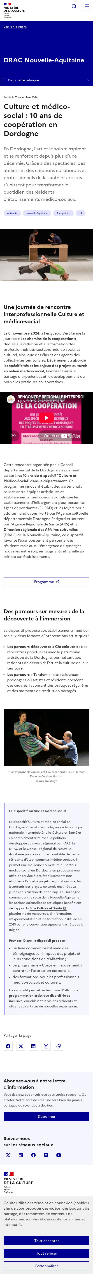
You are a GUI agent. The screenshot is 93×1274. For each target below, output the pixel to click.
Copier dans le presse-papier (58, 1046)
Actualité (12, 213)
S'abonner (46, 1116)
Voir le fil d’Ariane (15, 27)
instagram (46, 1155)
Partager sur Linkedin (33, 1046)
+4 (80, 213)
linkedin (20, 1155)
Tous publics (63, 213)
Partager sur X (20, 1046)
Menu (86, 6)
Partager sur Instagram (46, 1046)
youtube (58, 1155)
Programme (44, 581)
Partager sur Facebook (8, 1046)
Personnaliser (46, 1266)
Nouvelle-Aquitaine (37, 213)
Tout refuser (46, 1253)
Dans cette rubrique (23, 80)
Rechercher (74, 6)
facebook (33, 1155)
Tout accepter (46, 1240)
